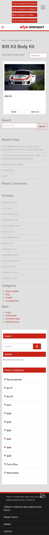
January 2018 (9, 278)
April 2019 (7, 243)
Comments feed (13, 318)
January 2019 (9, 249)
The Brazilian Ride (12, 164)
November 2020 (10, 220)
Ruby (5, 176)
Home (4, 40)
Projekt (9, 297)
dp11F (9, 387)
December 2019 (10, 237)
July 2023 (7, 208)
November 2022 (10, 214)
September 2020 (11, 225)
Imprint (7, 524)
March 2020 (8, 231)
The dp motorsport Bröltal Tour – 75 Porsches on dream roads (23, 157)
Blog (8, 294)
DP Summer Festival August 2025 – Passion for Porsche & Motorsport (22, 148)
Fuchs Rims (12, 464)
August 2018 (9, 266)
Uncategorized (12, 300)
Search (42, 126)
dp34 (9, 421)
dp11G (10, 396)
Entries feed (11, 315)
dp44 (9, 438)
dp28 (9, 413)
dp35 (9, 430)
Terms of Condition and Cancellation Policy (22, 508)
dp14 (9, 404)
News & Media (12, 291)
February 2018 (10, 272)
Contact (8, 531)
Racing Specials (14, 379)
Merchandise (13, 472)
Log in (8, 312)
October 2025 (9, 202)
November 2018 (10, 255)
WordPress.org (12, 321)
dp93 (9, 455)
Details (13, 112)
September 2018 (11, 260)
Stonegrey (8, 170)
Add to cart (35, 112)
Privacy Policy (11, 517)
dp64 (9, 447)
